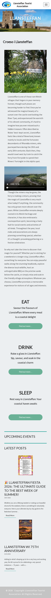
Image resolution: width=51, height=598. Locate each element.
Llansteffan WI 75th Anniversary (21, 549)
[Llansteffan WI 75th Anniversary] (25, 530)
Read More (11, 515)
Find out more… (25, 326)
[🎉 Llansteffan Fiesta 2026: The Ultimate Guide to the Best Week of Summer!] (25, 466)
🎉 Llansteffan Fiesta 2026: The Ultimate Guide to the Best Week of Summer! (25, 488)
